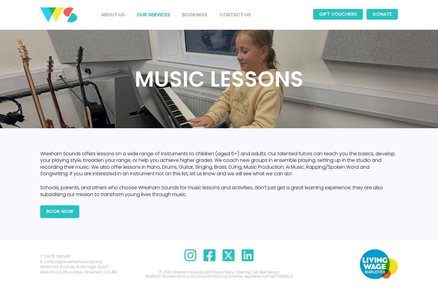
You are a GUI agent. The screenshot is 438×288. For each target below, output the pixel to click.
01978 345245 (57, 256)
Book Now (59, 211)
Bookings (194, 14)
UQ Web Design (266, 272)
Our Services (153, 14)
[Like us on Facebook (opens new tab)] (209, 259)
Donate (382, 14)
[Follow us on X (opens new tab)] (228, 259)
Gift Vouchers (338, 14)
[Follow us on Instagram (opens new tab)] (190, 259)
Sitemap (244, 272)
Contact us (235, 14)
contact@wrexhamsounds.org (73, 261)
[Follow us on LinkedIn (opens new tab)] (247, 259)
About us (113, 14)
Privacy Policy (223, 272)
